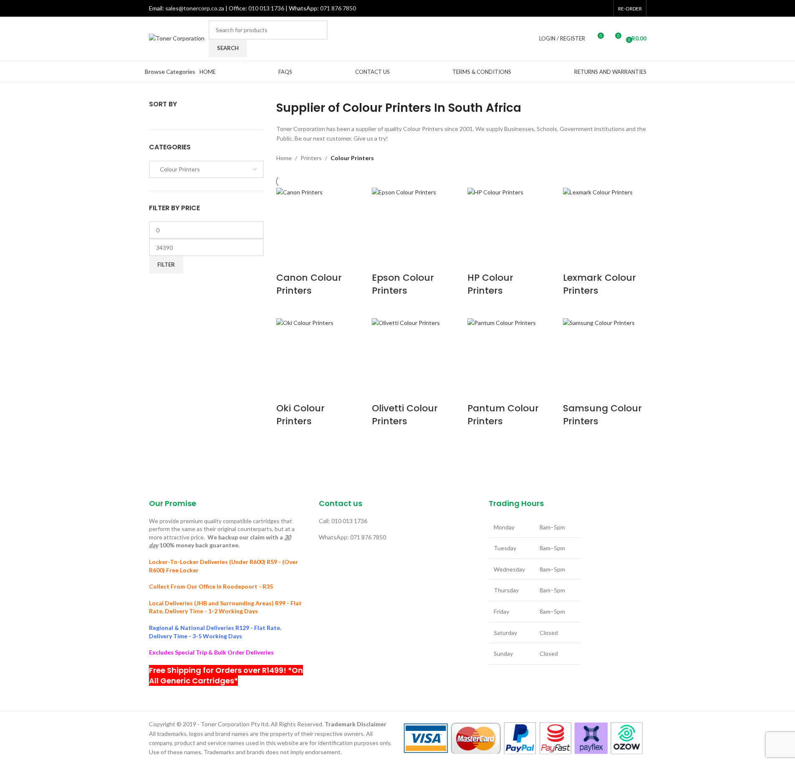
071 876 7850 (338, 8)
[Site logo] (176, 37)
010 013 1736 (266, 8)
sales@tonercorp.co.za (194, 8)
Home (284, 157)
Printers (311, 157)
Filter (166, 264)
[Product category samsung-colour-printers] (461, 312)
